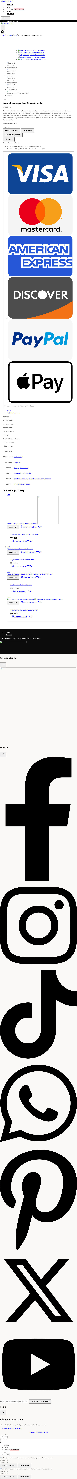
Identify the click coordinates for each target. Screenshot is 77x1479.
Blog (5, 1452)
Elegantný (17, 473)
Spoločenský (26, 473)
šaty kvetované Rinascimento (21, 585)
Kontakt (10, 14)
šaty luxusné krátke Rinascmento (22, 560)
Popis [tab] (9, 411)
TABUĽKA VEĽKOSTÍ (13, 135)
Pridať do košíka (11, 130)
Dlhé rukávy (18, 457)
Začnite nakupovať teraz (12, 1429)
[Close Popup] (3, 664)
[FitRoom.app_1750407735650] (31, 57)
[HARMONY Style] (7, 1)
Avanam (37, 638)
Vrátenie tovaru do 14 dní (38, 1432)
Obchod (15, 9)
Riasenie (48, 479)
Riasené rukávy (38, 479)
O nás (8, 632)
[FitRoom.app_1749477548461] (31, 55)
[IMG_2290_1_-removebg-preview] (31, 53)
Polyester (17, 462)
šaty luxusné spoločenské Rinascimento (24, 534)
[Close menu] (0, 1441)
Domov (6, 1445)
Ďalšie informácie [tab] (13, 413)
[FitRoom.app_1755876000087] (31, 50)
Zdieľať (9, 139)
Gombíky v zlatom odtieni (23, 479)
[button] (31, 527)
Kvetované (18, 484)
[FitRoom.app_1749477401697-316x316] (32, 59)
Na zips (16, 468)
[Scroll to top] (2, 1437)
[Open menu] (3, 27)
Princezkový (24, 468)
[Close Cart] (3, 1412)
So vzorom (26, 484)
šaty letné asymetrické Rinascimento (23, 610)
